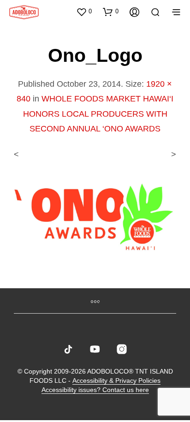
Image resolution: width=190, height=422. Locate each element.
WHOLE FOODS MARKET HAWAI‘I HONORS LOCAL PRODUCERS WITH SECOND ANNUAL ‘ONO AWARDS (98, 113)
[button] (84, 11)
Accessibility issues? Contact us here (95, 389)
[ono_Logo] (95, 215)
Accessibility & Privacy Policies (116, 380)
